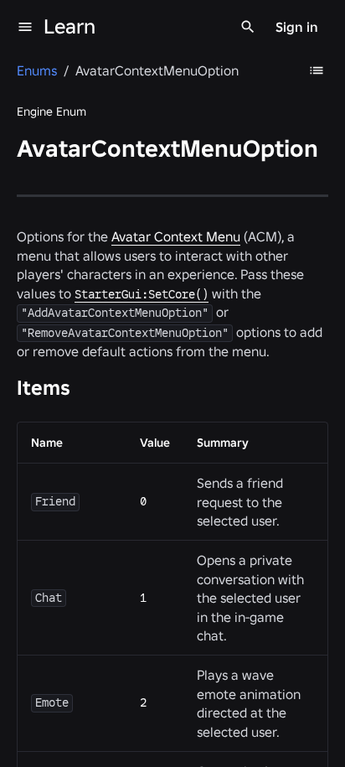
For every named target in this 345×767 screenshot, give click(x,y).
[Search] (248, 27)
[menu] (25, 27)
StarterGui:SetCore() (142, 294)
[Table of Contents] (316, 70)
